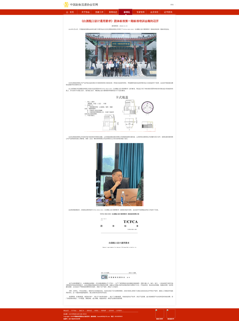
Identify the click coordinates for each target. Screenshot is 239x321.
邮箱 (172, 4)
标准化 (127, 12)
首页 (72, 12)
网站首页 (66, 310)
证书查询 (168, 12)
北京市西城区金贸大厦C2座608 (78, 314)
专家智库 (140, 12)
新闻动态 (113, 12)
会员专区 (154, 12)
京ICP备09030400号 (74, 319)
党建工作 (99, 12)
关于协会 (86, 12)
